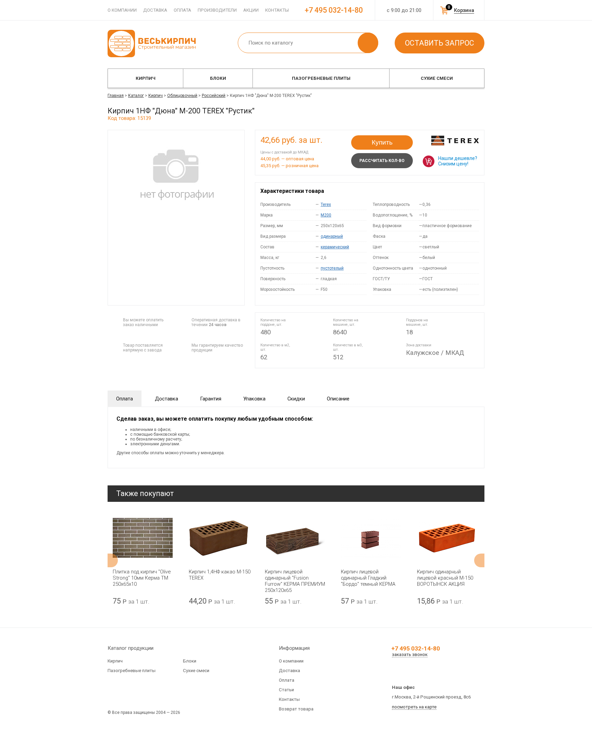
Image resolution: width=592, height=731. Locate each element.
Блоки (218, 78)
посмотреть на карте (414, 706)
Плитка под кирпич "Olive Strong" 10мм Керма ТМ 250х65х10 (142, 578)
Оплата (182, 10)
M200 (326, 215)
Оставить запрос (439, 43)
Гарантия (210, 399)
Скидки (296, 399)
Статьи (286, 689)
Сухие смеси (437, 78)
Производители (217, 10)
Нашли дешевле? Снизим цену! (457, 161)
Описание (338, 399)
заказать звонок (410, 654)
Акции (251, 10)
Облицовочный (182, 95)
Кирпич (146, 78)
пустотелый (332, 268)
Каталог (136, 95)
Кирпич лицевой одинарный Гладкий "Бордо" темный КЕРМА (368, 578)
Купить (382, 142)
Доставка (155, 10)
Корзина (464, 10)
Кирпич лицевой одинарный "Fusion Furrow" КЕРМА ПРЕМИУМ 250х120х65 (295, 581)
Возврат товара (296, 708)
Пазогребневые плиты (321, 78)
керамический (335, 247)
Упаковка (254, 399)
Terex (326, 204)
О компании (122, 10)
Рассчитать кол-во (382, 160)
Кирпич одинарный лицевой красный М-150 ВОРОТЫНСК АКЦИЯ (445, 578)
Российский (213, 95)
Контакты (277, 10)
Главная (116, 95)
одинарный (332, 236)
